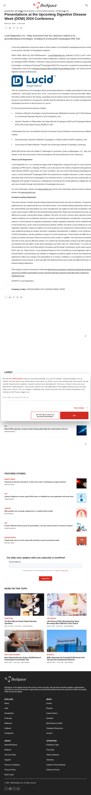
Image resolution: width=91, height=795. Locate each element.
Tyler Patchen (25, 662)
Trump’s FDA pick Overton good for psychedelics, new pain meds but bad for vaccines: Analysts (38, 526)
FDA (5, 494)
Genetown (8, 618)
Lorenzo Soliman (27, 626)
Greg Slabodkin (68, 626)
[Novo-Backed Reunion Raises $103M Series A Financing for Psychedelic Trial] (24, 641)
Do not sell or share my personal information (45, 415)
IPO (5, 426)
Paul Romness (8, 513)
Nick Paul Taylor (9, 484)
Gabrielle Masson (9, 431)
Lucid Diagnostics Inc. (56, 55)
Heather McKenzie (10, 528)
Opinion (7, 508)
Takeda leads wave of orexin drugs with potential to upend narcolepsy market (31, 540)
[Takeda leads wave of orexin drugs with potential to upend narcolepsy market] (82, 542)
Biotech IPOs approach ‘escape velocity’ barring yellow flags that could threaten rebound (35, 429)
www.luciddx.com (45, 189)
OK (74, 415)
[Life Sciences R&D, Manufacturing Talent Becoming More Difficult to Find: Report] (67, 604)
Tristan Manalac (9, 499)
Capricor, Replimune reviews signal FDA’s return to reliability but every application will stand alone (39, 496)
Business (50, 655)
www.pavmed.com (28, 192)
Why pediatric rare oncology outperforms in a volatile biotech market (28, 511)
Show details (79, 408)
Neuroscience (10, 537)
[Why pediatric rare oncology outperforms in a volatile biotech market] (82, 513)
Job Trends (51, 618)
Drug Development (12, 655)
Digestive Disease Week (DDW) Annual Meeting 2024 (53, 69)
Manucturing (9, 479)
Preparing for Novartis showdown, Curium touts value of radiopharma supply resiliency (35, 482)
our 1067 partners (16, 379)
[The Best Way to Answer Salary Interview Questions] (24, 604)
